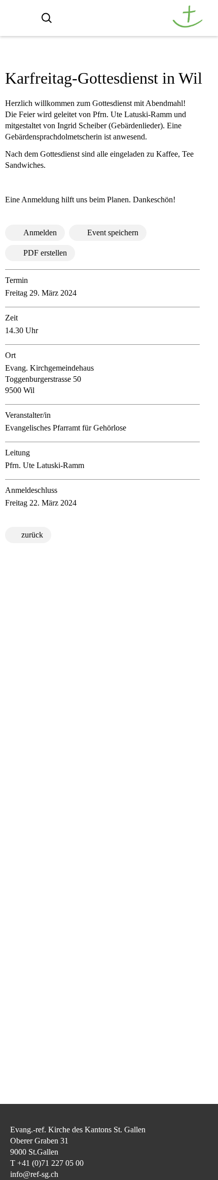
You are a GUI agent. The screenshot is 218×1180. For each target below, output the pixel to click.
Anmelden (40, 232)
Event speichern (112, 232)
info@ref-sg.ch (34, 1174)
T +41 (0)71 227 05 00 (47, 1163)
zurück (32, 534)
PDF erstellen (45, 252)
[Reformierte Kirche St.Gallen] (187, 25)
